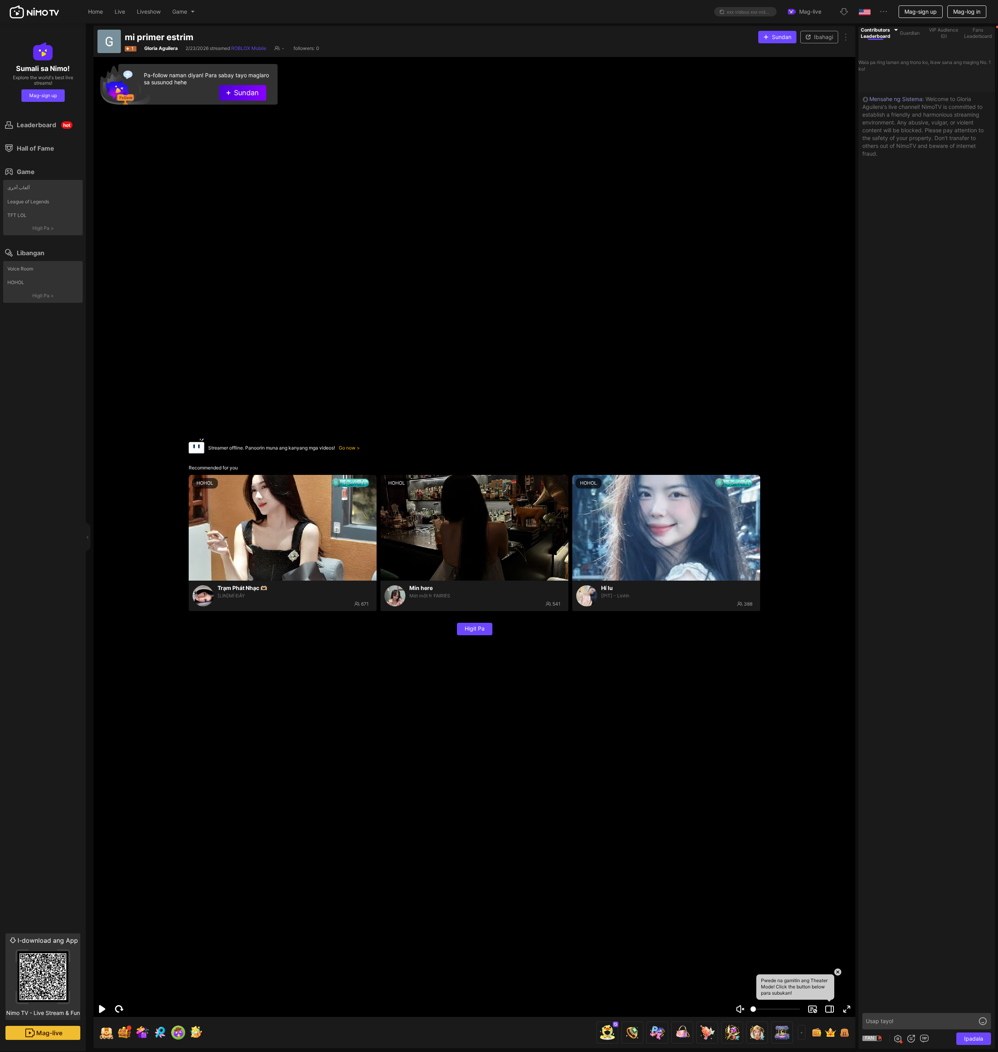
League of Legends (28, 201)
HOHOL (15, 282)
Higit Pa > (43, 228)
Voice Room (20, 269)
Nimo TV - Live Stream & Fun (43, 976)
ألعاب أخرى (18, 187)
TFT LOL (17, 215)
